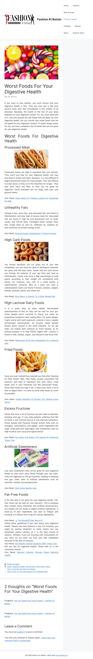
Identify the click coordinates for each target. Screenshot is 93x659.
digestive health (19, 567)
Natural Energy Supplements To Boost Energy (35, 233)
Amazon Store (78, 33)
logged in (21, 632)
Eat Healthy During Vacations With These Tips (36, 543)
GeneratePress (62, 655)
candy (9, 567)
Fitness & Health (70, 19)
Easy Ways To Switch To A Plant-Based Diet (35, 296)
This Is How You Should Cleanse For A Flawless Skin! (27, 572)
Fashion (76, 6)
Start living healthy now (25, 488)
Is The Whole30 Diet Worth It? (29, 520)
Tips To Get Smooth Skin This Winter (21, 569)
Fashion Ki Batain (49, 19)
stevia (47, 567)
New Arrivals (69, 12)
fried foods (40, 567)
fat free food (30, 567)
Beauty (78, 26)
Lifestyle (67, 26)
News (66, 33)
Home (66, 6)
